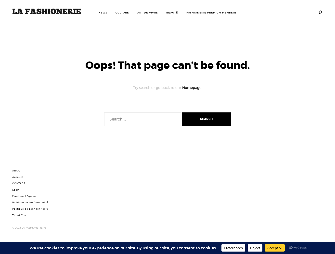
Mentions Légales (24, 196)
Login (16, 190)
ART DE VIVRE (147, 12)
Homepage (191, 87)
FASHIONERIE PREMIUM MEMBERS (211, 12)
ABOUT (17, 170)
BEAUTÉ (172, 12)
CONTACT (19, 183)
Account (17, 177)
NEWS (103, 12)
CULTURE (122, 12)
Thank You (19, 215)
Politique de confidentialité (30, 202)
